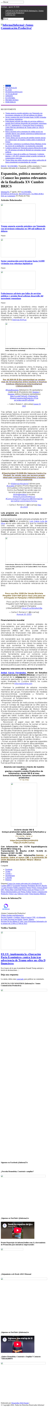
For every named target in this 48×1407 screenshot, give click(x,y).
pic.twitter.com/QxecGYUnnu (24, 501)
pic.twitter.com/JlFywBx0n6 (24, 400)
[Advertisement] (24, 56)
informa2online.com (23, 683)
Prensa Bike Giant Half (13, 890)
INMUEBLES (10, 102)
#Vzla (36, 398)
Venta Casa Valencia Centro (19, 894)
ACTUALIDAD (11, 94)
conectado (20, 979)
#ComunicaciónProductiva (18, 499)
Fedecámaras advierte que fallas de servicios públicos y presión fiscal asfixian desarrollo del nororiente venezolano (26, 122)
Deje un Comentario (8, 196)
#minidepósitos (20, 494)
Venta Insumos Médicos (37, 894)
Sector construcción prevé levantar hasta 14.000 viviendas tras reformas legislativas (23, 262)
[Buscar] (2, 2)
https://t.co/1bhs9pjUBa (32, 608)
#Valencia (15, 484)
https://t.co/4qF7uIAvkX (18, 396)
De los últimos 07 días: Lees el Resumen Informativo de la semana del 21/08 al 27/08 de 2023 (24, 922)
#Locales (10, 486)
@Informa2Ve (33, 396)
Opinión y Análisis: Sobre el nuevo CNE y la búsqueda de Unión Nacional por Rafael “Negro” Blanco (24, 857)
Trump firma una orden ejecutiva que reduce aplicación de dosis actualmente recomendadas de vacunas (25, 161)
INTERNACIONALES (13, 92)
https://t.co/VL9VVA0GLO (24, 497)
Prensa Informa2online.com (10, 892)
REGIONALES (11, 88)
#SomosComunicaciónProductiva (21, 398)
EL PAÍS (8, 90)
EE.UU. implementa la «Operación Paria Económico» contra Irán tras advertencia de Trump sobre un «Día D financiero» (24, 127)
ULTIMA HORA (37, 194)
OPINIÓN (9, 96)
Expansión (16, 886)
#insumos (11, 394)
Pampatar (24, 886)
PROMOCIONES (11, 100)
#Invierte (24, 484)
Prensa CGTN (39, 890)
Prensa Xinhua (26, 892)
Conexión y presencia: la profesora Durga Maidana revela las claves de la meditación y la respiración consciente (25, 145)
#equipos (35, 392)
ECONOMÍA (10, 98)
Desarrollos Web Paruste (20, 1403)
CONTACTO (10, 15)
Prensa (28, 888)
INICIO (8, 86)
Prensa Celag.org (28, 890)
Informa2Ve (5, 192)
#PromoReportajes (12, 390)
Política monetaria (19, 888)
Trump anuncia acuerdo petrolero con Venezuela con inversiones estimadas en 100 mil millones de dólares (23, 114)
